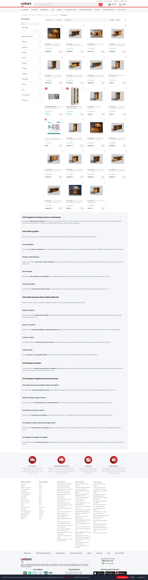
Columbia (41, 513)
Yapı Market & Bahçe (25, 507)
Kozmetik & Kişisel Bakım (85, 9)
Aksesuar (59, 9)
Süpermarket (23, 496)
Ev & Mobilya (40, 15)
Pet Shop (22, 505)
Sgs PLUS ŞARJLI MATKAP (98, 513)
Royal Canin (41, 511)
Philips (40, 489)
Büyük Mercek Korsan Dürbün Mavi (100, 527)
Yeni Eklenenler (68, 20)
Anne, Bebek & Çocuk (25, 494)
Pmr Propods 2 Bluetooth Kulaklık (63, 492)
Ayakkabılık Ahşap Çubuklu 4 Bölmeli (82, 487)
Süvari (40, 496)
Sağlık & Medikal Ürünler (26, 511)
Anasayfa (24, 15)
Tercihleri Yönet (141, 577)
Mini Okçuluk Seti (96, 518)
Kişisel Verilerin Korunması (43, 553)
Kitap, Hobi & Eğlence (25, 502)
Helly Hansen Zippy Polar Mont (99, 504)
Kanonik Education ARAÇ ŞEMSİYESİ (64, 484)
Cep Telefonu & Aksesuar (26, 487)
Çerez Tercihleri (119, 553)
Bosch (40, 487)
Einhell (40, 518)
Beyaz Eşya (23, 509)
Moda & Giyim (23, 484)
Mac (40, 505)
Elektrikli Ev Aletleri (24, 514)
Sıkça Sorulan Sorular (76, 553)
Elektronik (97, 9)
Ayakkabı (23, 518)
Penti (40, 494)
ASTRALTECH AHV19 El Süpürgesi (99, 511)
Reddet (133, 577)
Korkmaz (41, 493)
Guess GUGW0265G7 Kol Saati (99, 489)
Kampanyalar (99, 1)
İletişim (89, 553)
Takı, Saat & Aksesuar (25, 513)
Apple (40, 484)
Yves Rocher (41, 507)
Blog (108, 553)
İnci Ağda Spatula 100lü (80, 501)
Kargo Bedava (58, 20)
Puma (40, 502)
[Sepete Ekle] (60, 51)
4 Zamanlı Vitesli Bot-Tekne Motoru (100, 524)
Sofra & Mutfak (24, 491)
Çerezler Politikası (69, 577)
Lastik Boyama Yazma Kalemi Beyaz (82, 526)
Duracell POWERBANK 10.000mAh (63, 503)
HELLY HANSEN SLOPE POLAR (99, 506)
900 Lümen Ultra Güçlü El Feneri (99, 532)
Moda (52, 9)
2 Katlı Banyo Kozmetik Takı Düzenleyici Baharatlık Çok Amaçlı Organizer (82, 491)
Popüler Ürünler (49, 20)
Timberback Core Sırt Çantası (99, 487)
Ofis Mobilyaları (54, 15)
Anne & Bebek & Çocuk (109, 9)
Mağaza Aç (116, 1)
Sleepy (40, 509)
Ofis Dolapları (63, 15)
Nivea (40, 503)
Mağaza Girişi (124, 1)
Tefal (40, 491)
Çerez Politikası (60, 553)
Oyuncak (22, 503)
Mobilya (47, 15)
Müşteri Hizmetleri (108, 1)
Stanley (40, 516)
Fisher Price (41, 514)
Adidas (40, 500)
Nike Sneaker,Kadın (61, 497)
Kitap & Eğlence (44, 9)
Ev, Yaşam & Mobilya (25, 489)
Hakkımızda (27, 553)
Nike (40, 498)
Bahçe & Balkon (24, 516)
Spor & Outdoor (121, 9)
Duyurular (99, 553)
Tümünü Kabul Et (122, 577)
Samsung (41, 485)
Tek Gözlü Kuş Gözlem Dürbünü (99, 525)
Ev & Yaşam (34, 9)
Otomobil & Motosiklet (70, 9)
